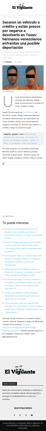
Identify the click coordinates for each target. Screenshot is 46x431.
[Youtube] (31, 415)
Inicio (4, 17)
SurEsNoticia (28, 112)
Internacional (12, 17)
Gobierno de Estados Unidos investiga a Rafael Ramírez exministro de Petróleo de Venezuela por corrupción (22, 296)
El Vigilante (8, 62)
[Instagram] (20, 415)
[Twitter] (26, 415)
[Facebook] (14, 415)
